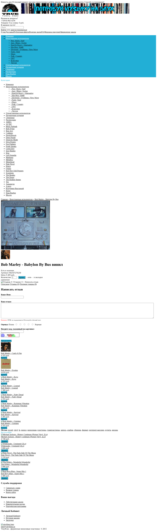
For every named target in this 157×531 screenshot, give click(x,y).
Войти (3, 30)
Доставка (9, 32)
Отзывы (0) (14, 284)
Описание (5, 284)
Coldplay (9, 133)
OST (13, 58)
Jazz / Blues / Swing (18, 43)
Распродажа (11, 72)
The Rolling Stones (13, 180)
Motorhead (10, 162)
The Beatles (10, 175)
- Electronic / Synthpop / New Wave (25, 98)
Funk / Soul (15, 52)
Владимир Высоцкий (15, 188)
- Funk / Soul (16, 100)
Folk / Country (16, 56)
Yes (7, 182)
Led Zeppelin (11, 155)
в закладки (38, 277)
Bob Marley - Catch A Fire (11, 353)
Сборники (10, 69)
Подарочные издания (15, 67)
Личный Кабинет (13, 516)
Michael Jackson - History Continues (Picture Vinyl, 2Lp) (23, 437)
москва (115, 430)
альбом (70, 430)
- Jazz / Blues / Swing (19, 91)
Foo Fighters (11, 144)
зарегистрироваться (19, 30)
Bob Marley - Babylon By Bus (47, 199)
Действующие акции (14, 502)
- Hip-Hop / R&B (18, 95)
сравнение (5, 280)
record (10, 430)
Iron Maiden (10, 151)
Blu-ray (9, 76)
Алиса (8, 186)
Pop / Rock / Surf (17, 41)
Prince (8, 166)
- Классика (15, 109)
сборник (77, 430)
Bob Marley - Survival (9, 415)
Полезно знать (35, 32)
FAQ (43, 32)
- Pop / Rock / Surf (18, 89)
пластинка (41, 430)
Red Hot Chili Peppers (14, 171)
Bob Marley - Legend (9, 388)
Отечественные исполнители (18, 65)
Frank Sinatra (11, 146)
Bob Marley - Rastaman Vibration (14, 406)
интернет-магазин (96, 430)
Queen (8, 169)
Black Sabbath (11, 126)
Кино (8, 191)
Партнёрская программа (16, 506)
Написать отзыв (31, 282)
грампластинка (53, 430)
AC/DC (9, 124)
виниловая (31, 430)
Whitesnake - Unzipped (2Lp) (12, 446)
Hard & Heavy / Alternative (21, 45)
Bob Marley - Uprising (10, 423)
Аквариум (10, 184)
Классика (15, 61)
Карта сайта (11, 492)
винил (23, 430)
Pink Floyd (10, 164)
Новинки (10, 36)
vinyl (16, 430)
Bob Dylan (10, 129)
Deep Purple (11, 138)
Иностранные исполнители (17, 38)
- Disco (13, 102)
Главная (4, 199)
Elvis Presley (11, 142)
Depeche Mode (12, 140)
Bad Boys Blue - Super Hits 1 (12, 474)
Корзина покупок (52, 32)
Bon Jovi (9, 131)
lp (19, 430)
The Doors (10, 177)
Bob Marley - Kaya (8, 379)
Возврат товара (12, 490)
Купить (4, 358)
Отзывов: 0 (18, 282)
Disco (13, 54)
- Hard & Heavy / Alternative (22, 93)
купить (108, 430)
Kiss (7, 153)
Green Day (10, 149)
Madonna (9, 157)
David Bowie (11, 135)
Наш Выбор (11, 74)
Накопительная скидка (15, 504)
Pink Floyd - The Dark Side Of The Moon (17, 455)
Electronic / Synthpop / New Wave (24, 49)
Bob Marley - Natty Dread (11, 397)
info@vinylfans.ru (8, 527)
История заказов (13, 518)
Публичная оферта (21, 32)
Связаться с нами (13, 488)
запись (63, 430)
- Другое (14, 111)
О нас (3, 32)
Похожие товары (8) (28, 284)
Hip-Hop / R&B (17, 47)
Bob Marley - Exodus (9, 370)
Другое (14, 63)
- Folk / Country (17, 104)
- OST (13, 107)
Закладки (10, 520)
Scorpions (10, 173)
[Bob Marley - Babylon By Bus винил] (25, 249)
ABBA (9, 122)
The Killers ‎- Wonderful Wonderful (14, 464)
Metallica (9, 160)
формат (85, 430)
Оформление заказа (68, 32)
